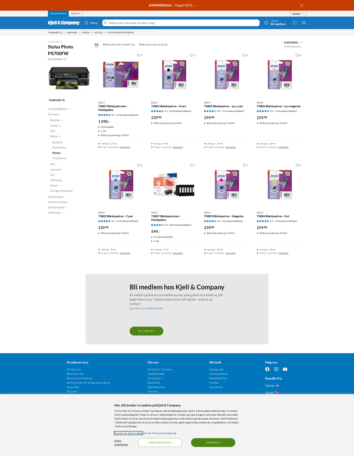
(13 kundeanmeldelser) (127, 221)
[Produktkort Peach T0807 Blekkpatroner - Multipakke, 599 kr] (174, 184)
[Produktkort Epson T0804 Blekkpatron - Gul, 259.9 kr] (279, 184)
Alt (96, 44)
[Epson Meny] (92, 32)
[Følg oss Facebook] (267, 369)
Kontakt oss (74, 369)
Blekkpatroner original (153, 44)
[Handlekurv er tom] (303, 22)
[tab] (58, 14)
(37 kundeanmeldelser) (127, 114)
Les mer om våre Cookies (128, 433)
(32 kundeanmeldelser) (180, 111)
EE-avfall (72, 391)
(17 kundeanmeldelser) (233, 111)
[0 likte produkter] (295, 22)
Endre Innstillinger (121, 442)
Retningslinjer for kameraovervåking (88, 382)
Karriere (152, 391)
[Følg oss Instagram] (276, 369)
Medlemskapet (156, 373)
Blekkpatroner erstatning (119, 44)
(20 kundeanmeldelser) (180, 224)
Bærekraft (154, 382)
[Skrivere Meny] (79, 32)
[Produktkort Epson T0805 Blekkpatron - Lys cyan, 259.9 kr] (227, 74)
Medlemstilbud (218, 378)
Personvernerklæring (79, 378)
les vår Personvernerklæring (160, 433)
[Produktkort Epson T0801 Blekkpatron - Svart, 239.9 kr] (174, 74)
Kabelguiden (216, 369)
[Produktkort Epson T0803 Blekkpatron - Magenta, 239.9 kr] (227, 184)
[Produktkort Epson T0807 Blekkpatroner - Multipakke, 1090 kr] (121, 74)
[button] (65, 59)
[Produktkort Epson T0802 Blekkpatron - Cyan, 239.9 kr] (121, 184)
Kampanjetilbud (218, 373)
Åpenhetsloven (156, 387)
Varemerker (216, 387)
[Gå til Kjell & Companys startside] (65, 23)
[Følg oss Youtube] (285, 369)
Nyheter (214, 382)
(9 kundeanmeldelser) (232, 221)
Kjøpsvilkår (73, 387)
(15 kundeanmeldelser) (286, 221)
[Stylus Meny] (105, 32)
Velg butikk (125, 147)
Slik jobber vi (155, 378)
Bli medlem (146, 331)
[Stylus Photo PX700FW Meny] (134, 32)
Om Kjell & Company (160, 369)
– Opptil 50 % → (172, 5)
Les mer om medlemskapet (146, 308)
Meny (94, 23)
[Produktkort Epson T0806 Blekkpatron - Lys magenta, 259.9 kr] (279, 74)
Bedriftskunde (75, 373)
